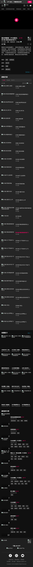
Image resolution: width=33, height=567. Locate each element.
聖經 (15, 483)
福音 (21, 470)
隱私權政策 (17, 559)
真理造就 (12, 59)
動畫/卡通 (13, 470)
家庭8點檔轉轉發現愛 (16, 417)
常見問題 (8, 561)
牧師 (12, 446)
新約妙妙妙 (13, 466)
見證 (18, 433)
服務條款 (22, 559)
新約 (25, 470)
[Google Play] (21, 549)
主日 (27, 444)
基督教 (25, 420)
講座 (7, 59)
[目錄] (2, 5)
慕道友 (20, 446)
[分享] (30, 44)
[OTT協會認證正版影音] (29, 39)
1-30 (4, 80)
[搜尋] (27, 5)
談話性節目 (13, 420)
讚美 (23, 444)
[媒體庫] (30, 5)
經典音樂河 (13, 516)
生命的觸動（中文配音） (16, 477)
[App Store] (11, 549)
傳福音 (16, 446)
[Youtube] (22, 555)
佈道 (15, 444)
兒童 (17, 470)
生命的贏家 (13, 502)
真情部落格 (13, 429)
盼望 (28, 446)
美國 (8, 42)
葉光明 (7, 63)
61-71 (13, 80)
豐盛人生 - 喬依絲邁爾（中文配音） (19, 453)
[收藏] (28, 44)
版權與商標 (11, 559)
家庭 (22, 420)
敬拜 (15, 519)
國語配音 (12, 42)
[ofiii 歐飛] (6, 5)
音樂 (12, 519)
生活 (18, 420)
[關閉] (2, 2)
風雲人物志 (13, 528)
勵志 (21, 532)
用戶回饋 (13, 561)
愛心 (12, 458)
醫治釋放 (20, 458)
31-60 (8, 80)
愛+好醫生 (13, 491)
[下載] (24, 5)
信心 (24, 446)
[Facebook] (10, 555)
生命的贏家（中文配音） (16, 440)
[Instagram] (16, 555)
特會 (15, 456)
